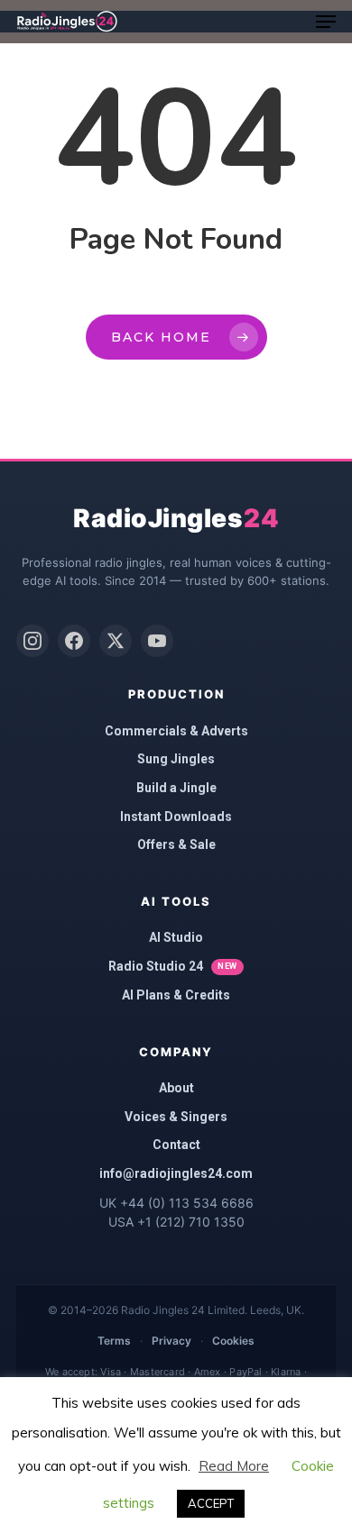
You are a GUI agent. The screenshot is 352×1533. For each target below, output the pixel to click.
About (176, 1088)
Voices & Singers (176, 1116)
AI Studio (176, 937)
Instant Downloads (176, 816)
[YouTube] (157, 641)
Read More (234, 1465)
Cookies (233, 1340)
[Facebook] (74, 641)
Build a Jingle (176, 787)
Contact (176, 1144)
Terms (114, 1340)
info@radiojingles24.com (176, 1173)
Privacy (171, 1340)
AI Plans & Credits (176, 995)
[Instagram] (32, 641)
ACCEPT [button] (211, 1503)
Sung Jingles (176, 759)
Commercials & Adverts (176, 731)
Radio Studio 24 (172, 966)
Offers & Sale (176, 844)
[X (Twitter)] (115, 641)
